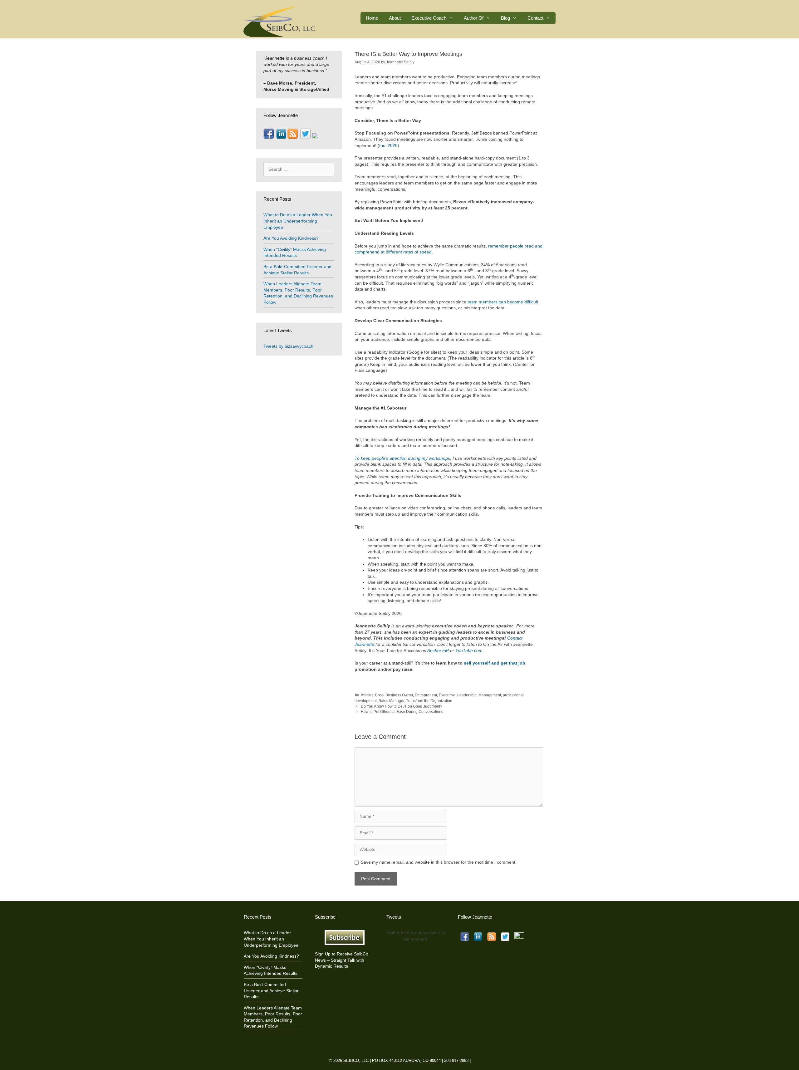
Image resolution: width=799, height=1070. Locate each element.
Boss (379, 695)
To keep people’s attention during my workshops (402, 458)
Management (489, 695)
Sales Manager (391, 701)
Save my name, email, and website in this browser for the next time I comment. (439, 862)
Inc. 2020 (388, 145)
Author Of (473, 18)
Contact (535, 18)
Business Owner (399, 695)
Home (372, 18)
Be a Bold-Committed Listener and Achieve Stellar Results (271, 990)
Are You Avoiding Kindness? (291, 238)
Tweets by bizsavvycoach (288, 346)
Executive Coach (428, 18)
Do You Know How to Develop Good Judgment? (401, 706)
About (395, 18)
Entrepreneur (426, 695)
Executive (447, 695)
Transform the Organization (429, 701)
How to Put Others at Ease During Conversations (402, 711)
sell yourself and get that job (494, 662)
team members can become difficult (503, 301)
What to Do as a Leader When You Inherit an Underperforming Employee (297, 220)
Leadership (467, 695)
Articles (367, 695)
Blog (505, 18)
